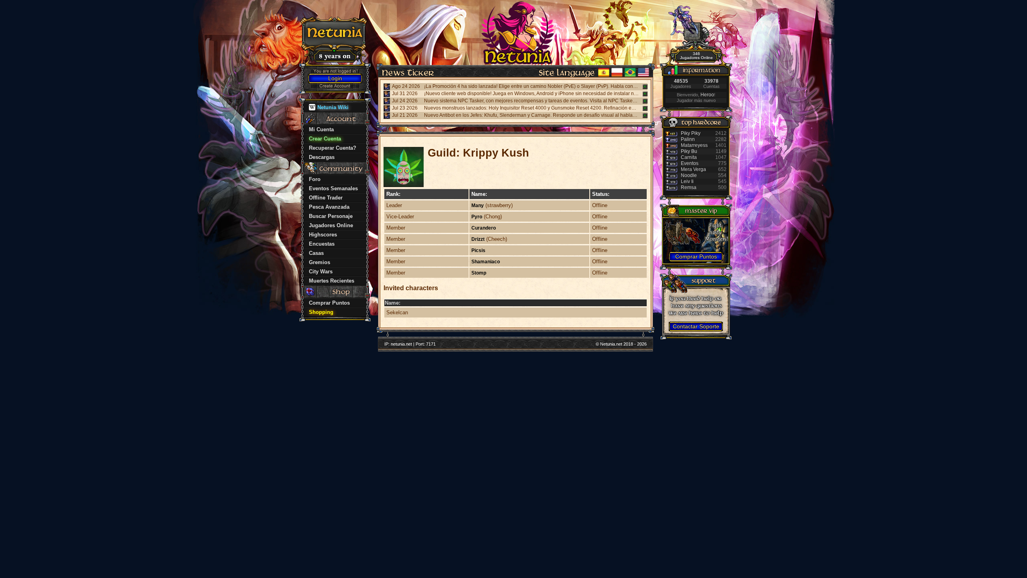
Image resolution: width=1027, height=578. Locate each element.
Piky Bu (689, 151)
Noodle (689, 175)
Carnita (689, 157)
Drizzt (478, 239)
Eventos (689, 163)
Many (477, 205)
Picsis (478, 250)
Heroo (707, 95)
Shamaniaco (485, 262)
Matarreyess (694, 145)
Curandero (483, 228)
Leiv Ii (687, 181)
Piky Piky (690, 133)
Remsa (688, 187)
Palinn (688, 139)
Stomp (478, 273)
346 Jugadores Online (696, 55)
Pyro (476, 217)
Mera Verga (693, 169)
